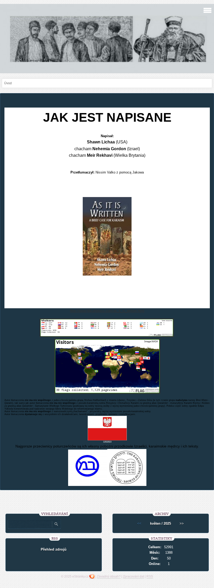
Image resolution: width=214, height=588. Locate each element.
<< (139, 523)
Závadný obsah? (109, 576)
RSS (149, 576)
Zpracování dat (133, 576)
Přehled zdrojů (54, 549)
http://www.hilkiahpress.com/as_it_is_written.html (107, 311)
